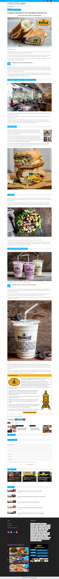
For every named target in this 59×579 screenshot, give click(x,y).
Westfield (16, 422)
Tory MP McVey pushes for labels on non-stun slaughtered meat (24, 6)
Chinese (36, 526)
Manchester (43, 532)
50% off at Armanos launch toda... (29, 478)
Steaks (46, 537)
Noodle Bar (33, 534)
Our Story (27, 410)
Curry (49, 526)
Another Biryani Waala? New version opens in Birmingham (31, 513)
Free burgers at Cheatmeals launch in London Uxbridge (30, 491)
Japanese (36, 531)
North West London (45, 534)
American (38, 523)
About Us (9, 523)
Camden (44, 525)
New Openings (10, 489)
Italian (32, 531)
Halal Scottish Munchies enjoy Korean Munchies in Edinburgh (31, 496)
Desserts (32, 528)
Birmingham (44, 523)
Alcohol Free (33, 523)
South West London (34, 537)
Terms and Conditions (12, 527)
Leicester (44, 531)
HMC (43, 529)
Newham (12, 422)
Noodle (48, 532)
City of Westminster (42, 526)
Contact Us (9, 525)
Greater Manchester (34, 529)
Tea (49, 537)
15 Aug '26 (19, 503)
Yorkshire (39, 540)
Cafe (40, 525)
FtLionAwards (47, 528)
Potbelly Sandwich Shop (25, 74)
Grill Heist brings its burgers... (13, 478)
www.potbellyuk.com (11, 49)
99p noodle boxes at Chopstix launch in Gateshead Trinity (30, 507)
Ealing (36, 528)
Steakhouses (41, 537)
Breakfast (32, 525)
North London (38, 534)
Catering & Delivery (12, 410)
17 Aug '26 (19, 498)
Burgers (37, 525)
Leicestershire (33, 532)
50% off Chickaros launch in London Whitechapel (28, 502)
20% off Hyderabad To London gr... (44, 478)
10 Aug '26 (19, 514)
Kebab (41, 531)
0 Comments (13, 9)
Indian (46, 529)
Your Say (9, 495)
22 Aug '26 (19, 492)
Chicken (32, 526)
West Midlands (33, 540)
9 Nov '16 (17, 9)
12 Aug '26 (19, 509)
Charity (48, 525)
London (38, 532)
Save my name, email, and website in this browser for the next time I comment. (23, 462)
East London (41, 528)
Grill (40, 529)
